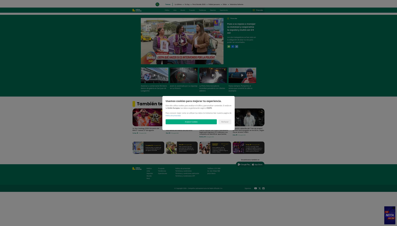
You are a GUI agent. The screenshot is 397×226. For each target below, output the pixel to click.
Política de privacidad (173, 116)
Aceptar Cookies (191, 122)
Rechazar (225, 122)
